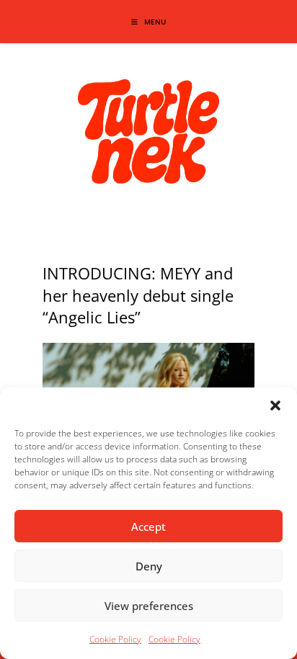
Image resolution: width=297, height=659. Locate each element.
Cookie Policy (115, 639)
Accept (148, 526)
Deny (149, 566)
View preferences (149, 606)
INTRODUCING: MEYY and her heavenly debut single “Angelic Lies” (138, 295)
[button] (275, 405)
